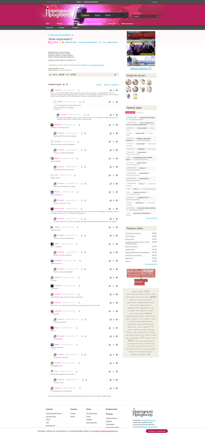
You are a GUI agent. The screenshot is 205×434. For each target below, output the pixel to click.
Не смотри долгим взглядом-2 (146, 208)
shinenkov (130, 197)
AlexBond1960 (131, 117)
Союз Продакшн (134, 338)
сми (126, 338)
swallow (57, 227)
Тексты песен (73, 24)
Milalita (57, 344)
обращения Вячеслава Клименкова (141, 321)
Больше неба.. (140, 133)
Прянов (151, 330)
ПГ (153, 327)
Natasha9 (58, 141)
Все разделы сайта (151, 264)
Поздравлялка (130, 236)
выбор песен (139, 297)
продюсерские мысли (140, 330)
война (132, 297)
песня (130, 330)
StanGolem (58, 124)
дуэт (150, 300)
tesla (56, 371)
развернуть (115, 84)
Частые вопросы (111, 418)
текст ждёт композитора (144, 341)
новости (128, 319)
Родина (137, 335)
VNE (128, 157)
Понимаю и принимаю (157, 431)
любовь (148, 313)
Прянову (130, 332)
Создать (73, 409)
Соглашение (110, 424)
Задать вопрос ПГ (141, 68)
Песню (72, 416)
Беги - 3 (141, 183)
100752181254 (131, 168)
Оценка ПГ (147, 327)
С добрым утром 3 (143, 197)
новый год (135, 319)
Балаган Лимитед (132, 294)
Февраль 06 (133, 352)
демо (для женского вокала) (87, 42)
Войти (79, 2)
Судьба (147, 338)
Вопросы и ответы (131, 246)
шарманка (134, 354)
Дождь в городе (141, 162)
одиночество (132, 327)
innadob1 (130, 162)
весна (154, 294)
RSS (99, 84)
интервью (131, 311)
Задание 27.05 (133, 308)
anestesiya (58, 311)
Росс (142, 335)
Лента (48, 419)
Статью (72, 413)
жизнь (152, 302)
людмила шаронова (132, 316)
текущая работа (149, 349)
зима (152, 308)
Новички (89, 419)
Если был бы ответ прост (147, 117)
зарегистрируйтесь (97, 65)
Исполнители (127, 24)
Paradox (130, 133)
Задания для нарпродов (133, 255)
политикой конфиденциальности (104, 431)
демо (104, 42)
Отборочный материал (59, 35)
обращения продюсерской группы (140, 324)
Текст (131, 340)
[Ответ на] (83, 102)
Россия (147, 335)
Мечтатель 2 (140, 202)
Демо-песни (129, 258)
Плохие (75, 27)
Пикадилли (141, 149)
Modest (60, 101)
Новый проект (130, 249)
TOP (47, 422)
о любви (146, 319)
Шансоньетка (142, 152)
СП (100, 42)
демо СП (133, 300)
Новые (61, 27)
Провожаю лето (144, 178)
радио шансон (143, 332)
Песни (59, 24)
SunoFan (130, 138)
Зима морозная (112, 42)
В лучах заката (142, 128)
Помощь (109, 414)
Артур (147, 291)
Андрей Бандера (137, 291)
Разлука (152, 332)
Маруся (57, 158)
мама (142, 316)
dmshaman (58, 285)
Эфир (108, 15)
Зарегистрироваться (91, 2)
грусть (147, 297)
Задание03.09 (144, 308)
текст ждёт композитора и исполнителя (140, 346)
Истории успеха (91, 413)
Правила (109, 421)
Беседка (128, 215)
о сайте (153, 319)
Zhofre (57, 243)
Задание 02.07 (145, 305)
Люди (97, 15)
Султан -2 (142, 168)
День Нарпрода (91, 422)
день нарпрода (143, 300)
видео (127, 297)
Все (48, 23)
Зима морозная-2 (71, 42)
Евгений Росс (131, 302)
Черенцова (141, 352)
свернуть (107, 84)
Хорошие (49, 27)
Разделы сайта (51, 416)
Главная (85, 15)
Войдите (85, 65)
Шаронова (142, 354)
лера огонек (134, 313)
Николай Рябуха (150, 316)
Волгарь (130, 143)
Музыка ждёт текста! (93, 24)
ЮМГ (149, 354)
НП (141, 319)
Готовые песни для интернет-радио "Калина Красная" (137, 242)
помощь (154, 2)
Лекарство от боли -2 (139, 192)
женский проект (143, 302)
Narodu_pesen (59, 208)
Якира (57, 327)
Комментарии (111, 409)
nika (56, 175)
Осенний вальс (144, 173)
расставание (129, 335)
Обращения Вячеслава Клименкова (137, 252)
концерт (150, 311)
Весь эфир (150, 218)
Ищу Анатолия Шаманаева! (141, 213)
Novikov (57, 191)
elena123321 (58, 260)
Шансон (149, 352)
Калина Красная (141, 311)
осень (139, 327)
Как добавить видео (112, 427)
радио (135, 332)
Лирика (141, 313)
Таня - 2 (135, 189)
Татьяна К (54, 42)
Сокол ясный (140, 143)
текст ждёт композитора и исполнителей (141, 343)
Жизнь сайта (129, 239)
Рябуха (153, 335)
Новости (112, 24)
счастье (153, 338)
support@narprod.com (148, 420)
